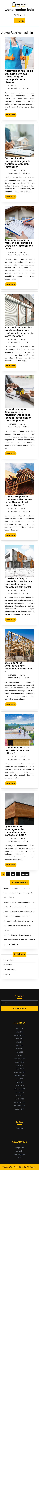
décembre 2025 (19, 1035)
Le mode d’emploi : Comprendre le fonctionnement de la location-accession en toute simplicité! (18, 415)
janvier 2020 (19, 1099)
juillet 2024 (19, 1042)
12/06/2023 (12, 838)
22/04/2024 (12, 509)
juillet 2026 (19, 1032)
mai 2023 (20, 1055)
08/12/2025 (12, 252)
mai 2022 (20, 1065)
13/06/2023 (12, 757)
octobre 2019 (19, 1109)
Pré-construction (10, 969)
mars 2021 (19, 1082)
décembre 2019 (19, 1102)
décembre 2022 (19, 1059)
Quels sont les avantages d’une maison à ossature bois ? (19, 667)
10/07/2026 (12, 170)
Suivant (25, 874)
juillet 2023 (19, 1049)
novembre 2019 (19, 1105)
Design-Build (9, 960)
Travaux (7, 974)
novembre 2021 (19, 1072)
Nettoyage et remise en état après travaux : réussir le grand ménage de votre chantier (19, 76)
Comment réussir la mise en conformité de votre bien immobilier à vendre (19, 244)
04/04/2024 (12, 590)
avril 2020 (19, 1095)
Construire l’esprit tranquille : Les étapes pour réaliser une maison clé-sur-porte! (18, 582)
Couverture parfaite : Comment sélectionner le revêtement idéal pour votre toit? (18, 501)
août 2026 (19, 1028)
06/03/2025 (12, 339)
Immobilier (8, 965)
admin (22, 86)
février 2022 (20, 1069)
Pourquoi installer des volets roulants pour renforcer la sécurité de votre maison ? (19, 331)
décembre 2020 (19, 1089)
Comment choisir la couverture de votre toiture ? (17, 750)
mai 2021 (20, 1079)
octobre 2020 (19, 1092)
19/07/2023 (12, 675)
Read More (11, 115)
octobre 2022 (19, 1062)
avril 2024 (19, 1045)
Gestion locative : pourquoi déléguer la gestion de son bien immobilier (17, 162)
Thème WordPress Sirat (12, 1167)
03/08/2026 (12, 86)
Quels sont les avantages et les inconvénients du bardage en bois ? (16, 830)
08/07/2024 (12, 424)
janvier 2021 (19, 1085)
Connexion (19, 1128)
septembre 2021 (19, 1075)
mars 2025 (19, 1039)
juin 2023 (20, 1052)
